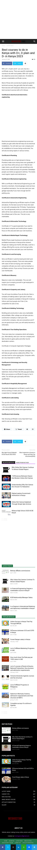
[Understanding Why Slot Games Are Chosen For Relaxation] (6, 487)
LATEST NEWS (10, 45)
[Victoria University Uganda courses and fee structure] (5, 677)
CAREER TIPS (18, 843)
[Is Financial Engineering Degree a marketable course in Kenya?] (5, 590)
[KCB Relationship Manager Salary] (5, 599)
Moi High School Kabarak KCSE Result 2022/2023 (9, 453)
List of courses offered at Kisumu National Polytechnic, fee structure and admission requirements (21, 668)
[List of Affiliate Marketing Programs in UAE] (5, 650)
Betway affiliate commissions (20, 571)
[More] (25, 63)
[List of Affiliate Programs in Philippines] (5, 686)
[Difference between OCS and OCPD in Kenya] (5, 632)
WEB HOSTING (28, 841)
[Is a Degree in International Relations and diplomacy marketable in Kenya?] (5, 608)
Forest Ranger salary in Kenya (20, 639)
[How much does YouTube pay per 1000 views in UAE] (5, 659)
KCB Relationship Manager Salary (21, 597)
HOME (5, 841)
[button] (3, 41)
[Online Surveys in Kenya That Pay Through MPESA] (5, 623)
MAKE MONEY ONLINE (7, 843)
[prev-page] (3, 519)
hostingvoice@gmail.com (22, 836)
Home (3, 45)
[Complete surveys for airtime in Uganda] (5, 705)
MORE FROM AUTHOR (22, 462)
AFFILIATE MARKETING (28, 843)
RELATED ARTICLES (8, 462)
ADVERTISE (11, 841)
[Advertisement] (18, 19)
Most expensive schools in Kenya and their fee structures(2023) (27, 454)
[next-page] (6, 519)
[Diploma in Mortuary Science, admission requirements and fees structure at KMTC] (5, 695)
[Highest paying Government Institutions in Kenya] (6, 495)
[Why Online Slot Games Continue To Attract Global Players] (6, 469)
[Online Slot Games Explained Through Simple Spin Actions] (6, 504)
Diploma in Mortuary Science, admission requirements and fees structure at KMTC (21, 696)
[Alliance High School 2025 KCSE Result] (6, 513)
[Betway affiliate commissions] (5, 572)
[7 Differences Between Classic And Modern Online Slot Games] (6, 478)
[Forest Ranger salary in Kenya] (5, 641)
